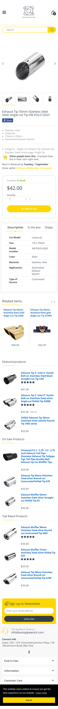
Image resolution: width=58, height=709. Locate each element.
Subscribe (29, 619)
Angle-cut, (22, 149)
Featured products (14, 362)
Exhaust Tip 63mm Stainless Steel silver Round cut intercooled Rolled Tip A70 (36, 478)
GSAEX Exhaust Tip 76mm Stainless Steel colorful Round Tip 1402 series (37, 420)
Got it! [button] (29, 700)
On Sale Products (13, 439)
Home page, (27, 152)
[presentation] (51, 301)
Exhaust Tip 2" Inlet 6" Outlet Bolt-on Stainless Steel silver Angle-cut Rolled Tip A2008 (37, 398)
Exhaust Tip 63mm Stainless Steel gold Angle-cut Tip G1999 (41, 312)
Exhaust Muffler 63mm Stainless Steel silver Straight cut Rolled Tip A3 (37, 497)
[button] (28, 382)
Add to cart (31, 208)
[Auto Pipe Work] (29, 12)
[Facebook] (29, 652)
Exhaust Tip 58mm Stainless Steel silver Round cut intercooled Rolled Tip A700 (36, 575)
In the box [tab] (34, 227)
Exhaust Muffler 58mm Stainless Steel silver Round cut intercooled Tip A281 (36, 530)
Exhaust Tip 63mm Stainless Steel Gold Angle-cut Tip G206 (14, 312)
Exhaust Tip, (34, 149)
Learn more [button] (41, 693)
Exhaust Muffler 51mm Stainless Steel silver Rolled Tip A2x (38, 552)
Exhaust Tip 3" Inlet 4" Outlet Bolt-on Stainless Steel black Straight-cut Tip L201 (37, 375)
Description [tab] (15, 227)
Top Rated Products (15, 516)
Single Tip (40, 152)
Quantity (11, 195)
